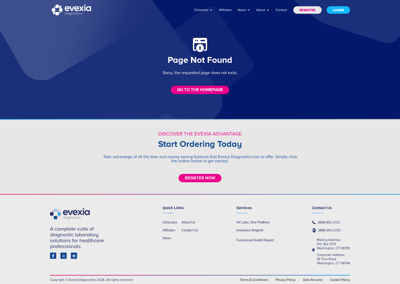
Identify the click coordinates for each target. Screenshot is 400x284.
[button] (203, 12)
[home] (72, 10)
